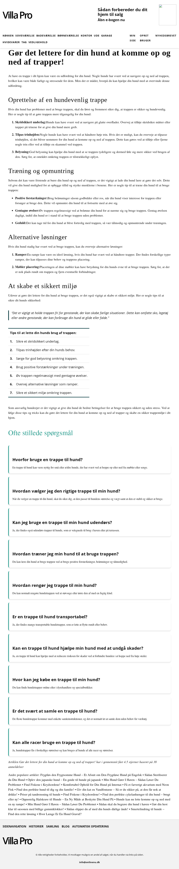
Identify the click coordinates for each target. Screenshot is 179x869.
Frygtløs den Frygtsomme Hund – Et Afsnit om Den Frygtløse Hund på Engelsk (91, 775)
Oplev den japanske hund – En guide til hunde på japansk (64, 780)
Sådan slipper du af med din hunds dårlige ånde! (97, 809)
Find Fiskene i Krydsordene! (42, 784)
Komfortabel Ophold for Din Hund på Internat (92, 784)
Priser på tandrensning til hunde (40, 794)
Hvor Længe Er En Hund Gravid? (60, 814)
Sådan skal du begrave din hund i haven (124, 804)
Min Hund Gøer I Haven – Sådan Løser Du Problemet (62, 804)
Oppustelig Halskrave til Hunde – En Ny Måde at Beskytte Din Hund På (67, 799)
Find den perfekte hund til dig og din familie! (45, 789)
